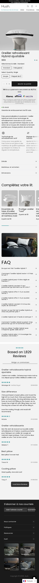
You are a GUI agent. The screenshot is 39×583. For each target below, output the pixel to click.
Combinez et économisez (9, 10)
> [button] (20, 484)
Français (30, 581)
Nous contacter (10, 522)
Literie (22, 10)
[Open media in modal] (19, 31)
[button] (36, 6)
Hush (6, 539)
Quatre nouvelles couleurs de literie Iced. (19, 1)
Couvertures (30, 10)
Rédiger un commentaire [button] (20, 362)
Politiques (8, 527)
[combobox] (29, 581)
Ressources (8, 533)
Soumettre (31, 510)
